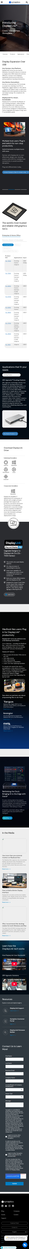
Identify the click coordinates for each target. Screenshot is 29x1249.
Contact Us (14, 1227)
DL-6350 (8, 307)
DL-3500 (8, 334)
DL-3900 (8, 312)
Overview (5, 54)
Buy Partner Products (9, 433)
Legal (2, 1242)
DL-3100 (8, 345)
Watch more (7, 731)
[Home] (15, 2)
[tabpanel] (14, 297)
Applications (21, 54)
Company (16, 1211)
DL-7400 (8, 261)
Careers (16, 1214)
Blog (2, 1211)
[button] (8, 1247)
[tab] (5, 189)
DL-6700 (8, 297)
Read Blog (6, 818)
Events (3, 1214)
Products (12, 54)
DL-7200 (8, 273)
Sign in (12, 1024)
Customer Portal (14, 1223)
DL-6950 (8, 286)
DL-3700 (8, 323)
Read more (6, 709)
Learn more (11, 594)
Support (3, 1218)
